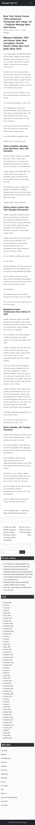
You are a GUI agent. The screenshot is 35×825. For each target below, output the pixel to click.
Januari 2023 (7, 714)
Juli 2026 (6, 605)
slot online (4, 750)
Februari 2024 (8, 680)
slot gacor (4, 770)
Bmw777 (3, 793)
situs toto (4, 762)
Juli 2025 (6, 636)
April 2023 (7, 707)
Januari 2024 (7, 683)
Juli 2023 (6, 699)
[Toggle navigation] (30, 3)
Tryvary (23, 822)
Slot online (4, 805)
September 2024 (9, 662)
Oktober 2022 (8, 722)
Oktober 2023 (8, 691)
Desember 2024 (8, 654)
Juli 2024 (6, 667)
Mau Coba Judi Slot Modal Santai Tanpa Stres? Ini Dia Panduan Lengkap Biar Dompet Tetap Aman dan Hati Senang (18, 576)
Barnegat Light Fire (9, 3)
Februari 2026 (8, 618)
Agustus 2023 (8, 696)
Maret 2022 (7, 735)
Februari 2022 (8, 738)
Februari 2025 (8, 649)
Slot (2, 789)
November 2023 (8, 688)
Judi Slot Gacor (14, 510)
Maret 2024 (7, 678)
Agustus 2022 (8, 727)
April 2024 (7, 675)
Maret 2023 (7, 709)
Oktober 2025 (8, 628)
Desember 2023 (8, 686)
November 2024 (8, 657)
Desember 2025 (8, 623)
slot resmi (4, 778)
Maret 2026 (7, 615)
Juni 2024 (6, 670)
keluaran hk (4, 774)
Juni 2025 (6, 639)
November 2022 (8, 720)
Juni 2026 (6, 608)
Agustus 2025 (8, 634)
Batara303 (27, 447)
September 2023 (9, 694)
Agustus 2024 (8, 665)
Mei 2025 (6, 641)
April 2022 (7, 733)
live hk (3, 782)
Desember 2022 (8, 717)
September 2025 (9, 631)
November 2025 (8, 626)
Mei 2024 (6, 673)
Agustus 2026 (8, 602)
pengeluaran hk (5, 758)
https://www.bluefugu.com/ (9, 797)
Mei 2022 (6, 730)
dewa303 (3, 754)
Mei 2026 (6, 610)
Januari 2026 (7, 621)
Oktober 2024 (8, 660)
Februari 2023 (8, 712)
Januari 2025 (7, 652)
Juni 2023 (6, 701)
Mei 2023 (6, 704)
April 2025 (7, 644)
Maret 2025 (7, 647)
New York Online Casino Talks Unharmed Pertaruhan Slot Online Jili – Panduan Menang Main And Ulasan (17, 22)
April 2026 (7, 613)
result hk (3, 766)
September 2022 (9, 725)
